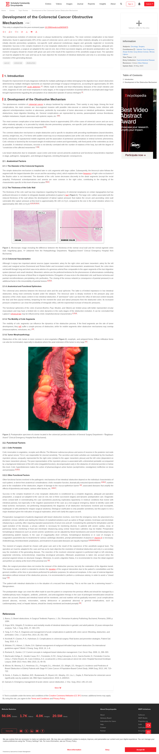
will (20, 327)
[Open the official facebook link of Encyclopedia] (42, 731)
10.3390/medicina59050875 (56, 27)
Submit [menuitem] (148, 4)
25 (81, 485)
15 (48, 280)
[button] (22, 32)
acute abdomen (33, 87)
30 (96, 540)
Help (102, 724)
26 (52, 488)
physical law (16, 314)
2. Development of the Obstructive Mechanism (140, 82)
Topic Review (23, 10)
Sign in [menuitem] (130, 4)
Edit (28, 23)
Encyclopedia (143, 731)
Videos (59, 4)
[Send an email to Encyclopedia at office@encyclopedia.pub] (21, 731)
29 (94, 540)
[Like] (10, 32)
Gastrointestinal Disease (146, 60)
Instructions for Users (108, 721)
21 (16, 469)
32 (48, 560)
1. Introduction (128, 79)
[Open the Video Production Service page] (148, 725)
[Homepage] (8, 4)
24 (104, 482)
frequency (87, 173)
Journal (80, 4)
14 (38, 203)
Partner (103, 731)
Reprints (91, 4)
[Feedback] (148, 732)
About (113, 4)
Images (69, 4)
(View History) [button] (143, 63)
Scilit (140, 724)
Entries (48, 4)
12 (33, 203)
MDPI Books (142, 718)
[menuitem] (139, 4)
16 (50, 280)
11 (31, 203)
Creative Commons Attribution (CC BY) (65, 696)
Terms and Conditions (40, 699)
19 (33, 329)
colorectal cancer (36, 104)
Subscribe (9, 731)
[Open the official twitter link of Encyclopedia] (26, 731)
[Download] (27, 32)
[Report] (36, 32)
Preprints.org (143, 721)
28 (92, 540)
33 (8, 577)
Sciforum (141, 715)
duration (52, 569)
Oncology (134, 46)
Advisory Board (105, 718)
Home (3, 10)
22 (18, 469)
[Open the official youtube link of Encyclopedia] (37, 731)
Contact (103, 727)
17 (73, 313)
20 (86, 341)
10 (48, 182)
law (66, 195)
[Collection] (4, 32)
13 (36, 203)
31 (99, 540)
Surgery (142, 46)
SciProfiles (142, 727)
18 (76, 313)
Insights (103, 4)
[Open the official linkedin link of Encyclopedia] (32, 731)
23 (102, 482)
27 (55, 488)
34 (80, 603)
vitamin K (98, 538)
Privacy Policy (59, 699)
